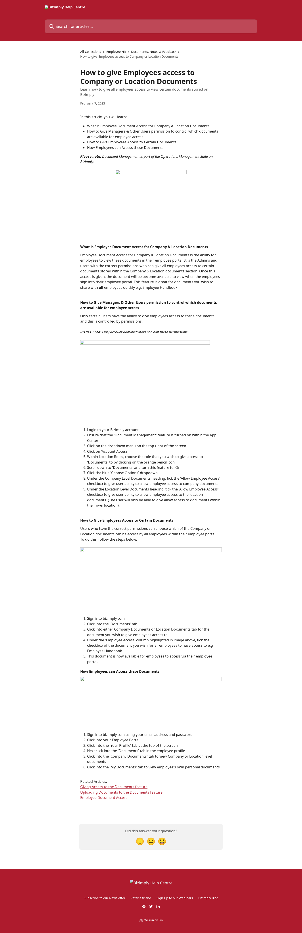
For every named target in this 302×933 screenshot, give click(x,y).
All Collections (90, 51)
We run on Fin (153, 920)
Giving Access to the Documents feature (113, 786)
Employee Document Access (103, 797)
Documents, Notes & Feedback (153, 51)
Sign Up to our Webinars (175, 898)
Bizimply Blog (208, 898)
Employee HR (116, 51)
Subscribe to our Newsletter (104, 898)
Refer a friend (141, 898)
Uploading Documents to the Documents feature (121, 792)
